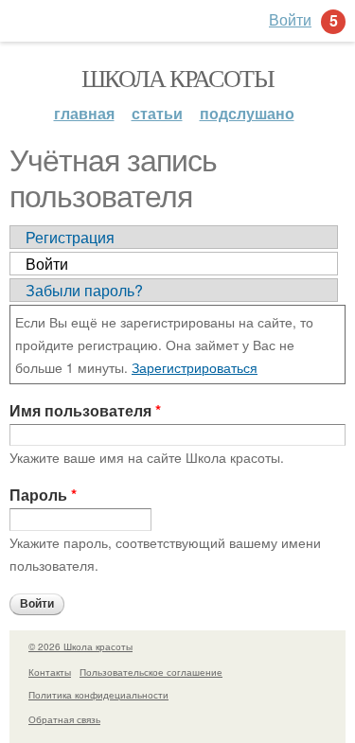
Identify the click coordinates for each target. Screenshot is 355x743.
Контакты (49, 672)
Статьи (157, 113)
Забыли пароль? (84, 290)
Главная (84, 113)
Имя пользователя (85, 410)
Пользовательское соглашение (151, 672)
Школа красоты (177, 78)
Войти (47, 263)
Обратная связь (64, 719)
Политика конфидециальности (98, 694)
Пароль (43, 494)
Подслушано (247, 113)
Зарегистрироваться (194, 367)
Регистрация (70, 237)
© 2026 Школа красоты (80, 646)
